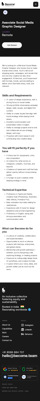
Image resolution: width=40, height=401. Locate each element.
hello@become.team (19, 355)
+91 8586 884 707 (13, 352)
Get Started (12, 45)
